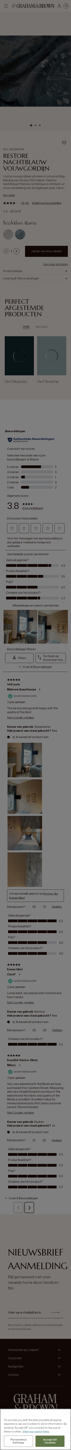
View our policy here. (36, 1431)
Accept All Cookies (50, 1441)
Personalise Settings (18, 1441)
